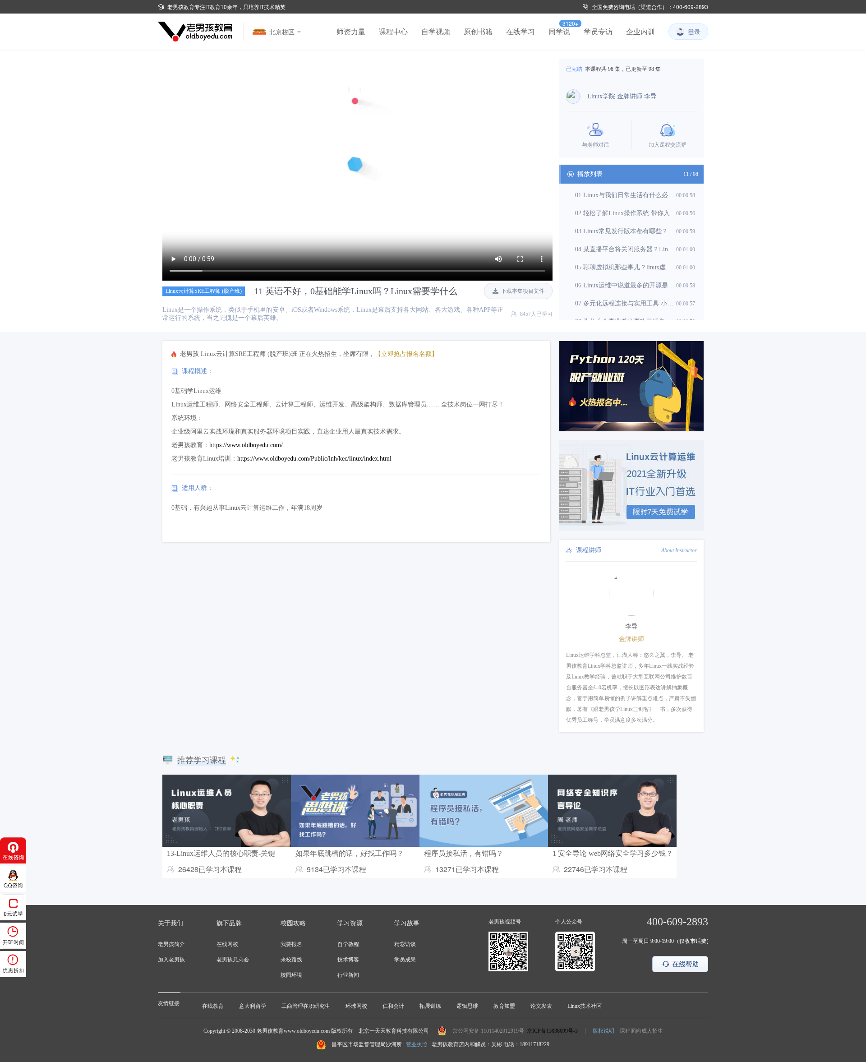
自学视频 (435, 31)
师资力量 (350, 31)
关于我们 (170, 923)
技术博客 (348, 959)
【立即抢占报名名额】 (406, 354)
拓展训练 (430, 1006)
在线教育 (213, 1006)
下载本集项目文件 (522, 291)
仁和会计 (393, 1006)
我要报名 (291, 944)
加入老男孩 (171, 959)
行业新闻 (348, 975)
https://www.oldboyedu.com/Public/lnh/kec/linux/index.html (314, 458)
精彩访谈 (405, 944)
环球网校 (356, 1006)
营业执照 (417, 1044)
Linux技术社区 (584, 1006)
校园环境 (291, 975)
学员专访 (598, 31)
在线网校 (227, 944)
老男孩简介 (171, 944)
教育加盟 (504, 1006)
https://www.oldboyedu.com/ (246, 445)
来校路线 (291, 959)
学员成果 (405, 959)
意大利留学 (252, 1006)
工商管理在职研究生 (305, 1006)
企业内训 (640, 31)
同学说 (559, 31)
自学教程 (348, 944)
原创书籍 (478, 31)
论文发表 (541, 1006)
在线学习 (520, 31)
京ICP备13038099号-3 (552, 1031)
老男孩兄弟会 (232, 959)
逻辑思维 (467, 1006)
